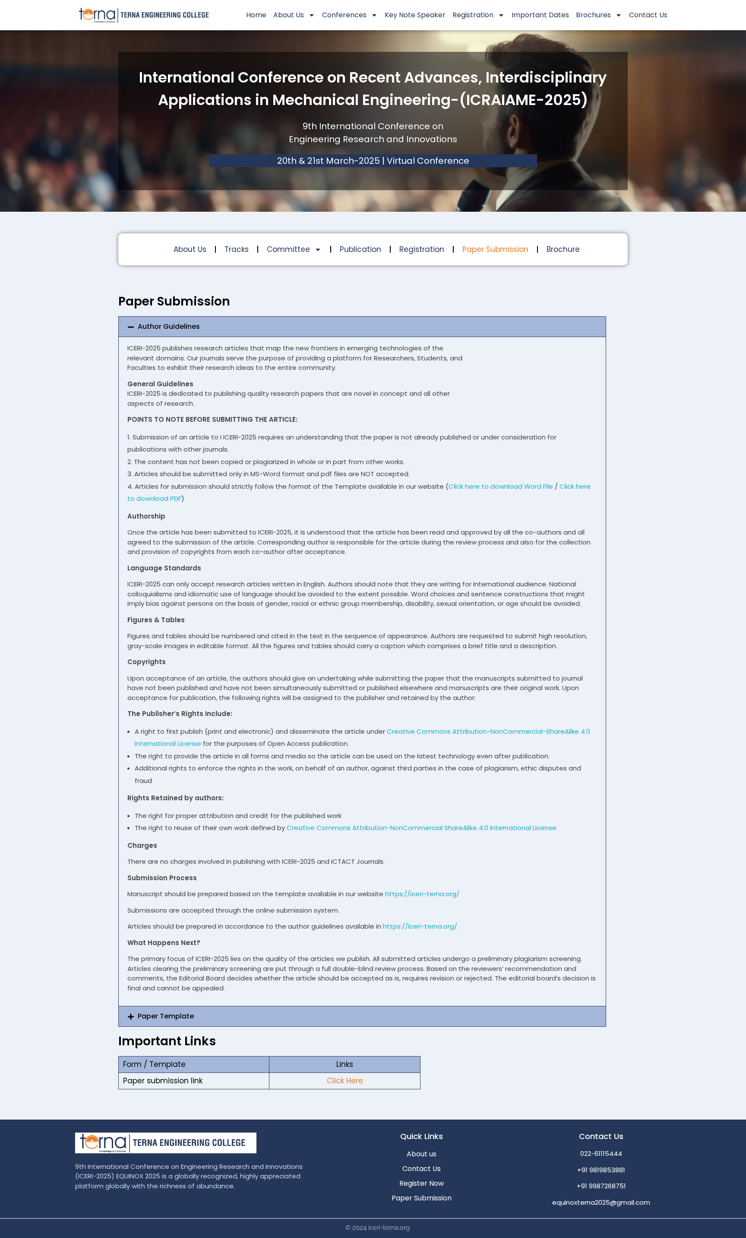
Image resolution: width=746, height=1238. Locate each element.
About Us (288, 15)
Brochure (563, 249)
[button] (362, 327)
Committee (288, 249)
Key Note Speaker (415, 15)
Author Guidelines (169, 326)
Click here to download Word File (501, 486)
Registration (421, 249)
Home (256, 15)
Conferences (344, 15)
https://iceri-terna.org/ (422, 893)
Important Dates (540, 15)
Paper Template (166, 1016)
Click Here (345, 1081)
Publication (360, 249)
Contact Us (648, 15)
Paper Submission (495, 249)
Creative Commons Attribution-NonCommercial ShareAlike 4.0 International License (421, 827)
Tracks (236, 249)
